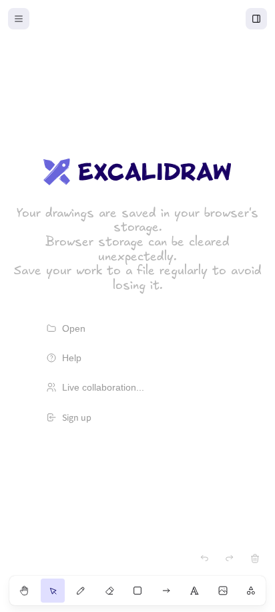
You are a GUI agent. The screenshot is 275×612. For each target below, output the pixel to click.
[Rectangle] (137, 591)
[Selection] (53, 591)
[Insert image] (223, 591)
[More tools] (251, 591)
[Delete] (255, 558)
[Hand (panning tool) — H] (24, 591)
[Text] (194, 591)
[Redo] (229, 558)
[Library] (256, 18)
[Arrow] (166, 591)
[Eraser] (109, 591)
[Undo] (204, 558)
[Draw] (81, 591)
